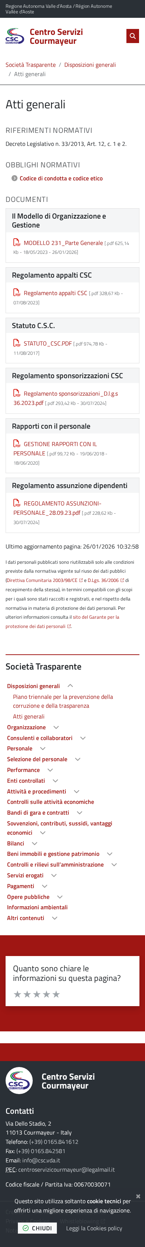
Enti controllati (26, 780)
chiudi (42, 1228)
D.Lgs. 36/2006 (103, 580)
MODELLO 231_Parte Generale (63, 242)
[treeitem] (72, 701)
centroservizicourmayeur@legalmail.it (66, 1169)
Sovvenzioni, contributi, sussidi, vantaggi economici (59, 828)
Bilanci (16, 843)
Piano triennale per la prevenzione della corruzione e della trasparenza (63, 701)
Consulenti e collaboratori (40, 737)
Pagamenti (21, 885)
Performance (24, 769)
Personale (20, 748)
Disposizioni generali (90, 64)
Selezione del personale (38, 759)
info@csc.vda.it (41, 1160)
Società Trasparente (31, 64)
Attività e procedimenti (37, 791)
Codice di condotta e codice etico (61, 178)
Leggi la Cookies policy (94, 1228)
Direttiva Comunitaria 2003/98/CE (42, 580)
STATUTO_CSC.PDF (48, 343)
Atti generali (29, 716)
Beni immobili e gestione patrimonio (54, 853)
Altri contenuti (26, 917)
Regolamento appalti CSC (55, 292)
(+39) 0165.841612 (53, 1141)
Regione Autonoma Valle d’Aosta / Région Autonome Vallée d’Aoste (59, 8)
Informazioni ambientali (37, 907)
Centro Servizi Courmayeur (68, 1081)
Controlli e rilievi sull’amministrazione (56, 864)
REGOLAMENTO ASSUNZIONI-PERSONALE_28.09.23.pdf (57, 508)
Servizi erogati (26, 875)
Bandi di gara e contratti (39, 812)
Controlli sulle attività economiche (50, 801)
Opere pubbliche (29, 896)
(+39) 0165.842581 (40, 1150)
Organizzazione (27, 727)
